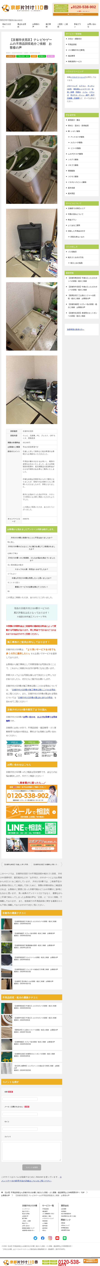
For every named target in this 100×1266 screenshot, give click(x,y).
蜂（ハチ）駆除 (74, 131)
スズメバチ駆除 (76, 142)
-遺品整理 (44, 1211)
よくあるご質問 (74, 225)
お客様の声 (35, 25)
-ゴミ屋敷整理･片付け (48, 1213)
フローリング (72, 86)
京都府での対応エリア (76, 208)
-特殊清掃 (44, 1221)
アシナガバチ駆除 (77, 137)
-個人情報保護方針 (66, 1213)
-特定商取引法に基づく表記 (68, 1216)
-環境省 (63, 1223)
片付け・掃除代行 (75, 39)
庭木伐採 (71, 188)
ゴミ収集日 (72, 252)
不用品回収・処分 (23, 56)
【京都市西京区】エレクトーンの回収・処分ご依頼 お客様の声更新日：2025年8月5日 (36, 958)
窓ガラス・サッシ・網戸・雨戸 (82, 95)
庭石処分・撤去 (74, 120)
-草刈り (44, 1230)
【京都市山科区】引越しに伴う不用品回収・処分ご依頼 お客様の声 (18, 864)
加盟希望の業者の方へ (75, 329)
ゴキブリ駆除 (73, 165)
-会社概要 (63, 1209)
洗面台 (78, 92)
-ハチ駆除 (44, 1223)
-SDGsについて (65, 1225)
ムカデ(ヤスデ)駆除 (75, 154)
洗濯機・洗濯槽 (73, 98)
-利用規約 (63, 1211)
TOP (44, 1192)
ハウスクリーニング (78, 77)
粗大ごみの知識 (76, 263)
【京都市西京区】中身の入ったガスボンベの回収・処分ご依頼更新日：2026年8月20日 (35, 922)
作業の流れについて (75, 214)
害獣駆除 (71, 171)
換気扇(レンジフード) (81, 89)
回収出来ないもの (77, 237)
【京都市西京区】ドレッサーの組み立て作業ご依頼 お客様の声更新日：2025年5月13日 (36, 970)
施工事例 (48, 25)
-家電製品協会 (65, 1227)
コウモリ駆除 (73, 176)
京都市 (34, 56)
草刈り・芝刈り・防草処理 (78, 126)
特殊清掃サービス (75, 61)
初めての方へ (6, 25)
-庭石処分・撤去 (46, 1216)
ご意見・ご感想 (62, 25)
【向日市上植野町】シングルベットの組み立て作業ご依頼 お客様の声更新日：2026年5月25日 (36, 1068)
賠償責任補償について (28, 1228)
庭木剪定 (71, 193)
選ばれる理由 (21, 25)
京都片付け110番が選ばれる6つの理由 (35, 698)
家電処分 (42, 56)
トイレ (85, 92)
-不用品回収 (45, 1209)
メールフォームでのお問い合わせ (76, 14)
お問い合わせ (91, 25)
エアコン (82, 86)
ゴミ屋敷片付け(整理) (76, 50)
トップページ (26, 1209)
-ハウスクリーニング (48, 1218)
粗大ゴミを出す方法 (75, 257)
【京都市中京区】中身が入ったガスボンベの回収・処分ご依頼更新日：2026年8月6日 (35, 1019)
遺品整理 (71, 56)
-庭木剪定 (44, 1228)
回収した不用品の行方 (76, 231)
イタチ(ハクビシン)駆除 (77, 182)
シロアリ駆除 (73, 159)
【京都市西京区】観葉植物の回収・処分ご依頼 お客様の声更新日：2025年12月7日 (34, 946)
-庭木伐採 (44, 1225)
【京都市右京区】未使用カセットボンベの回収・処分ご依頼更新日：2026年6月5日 (34, 1055)
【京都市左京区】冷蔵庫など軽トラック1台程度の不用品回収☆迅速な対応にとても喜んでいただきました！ (47, 864)
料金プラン (77, 25)
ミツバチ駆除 (75, 148)
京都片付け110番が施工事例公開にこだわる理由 (33, 690)
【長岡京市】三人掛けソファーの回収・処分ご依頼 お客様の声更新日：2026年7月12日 (36, 1031)
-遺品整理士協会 (65, 1230)
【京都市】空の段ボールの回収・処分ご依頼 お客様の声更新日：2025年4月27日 (33, 982)
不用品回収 (72, 44)
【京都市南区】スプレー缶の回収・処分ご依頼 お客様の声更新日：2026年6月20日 (34, 934)
